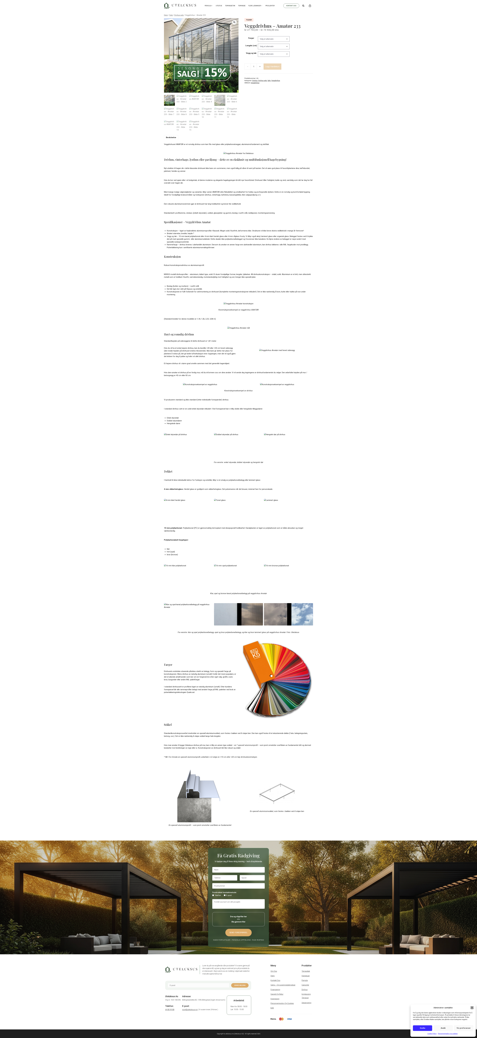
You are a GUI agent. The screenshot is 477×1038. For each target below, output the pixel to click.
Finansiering (275, 990)
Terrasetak (306, 971)
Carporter (305, 985)
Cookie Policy (432, 1034)
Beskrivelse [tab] (171, 137)
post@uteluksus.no (190, 1010)
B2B (272, 1008)
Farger (251, 38)
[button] (472, 1007)
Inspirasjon (275, 999)
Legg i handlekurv (272, 66)
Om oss (274, 971)
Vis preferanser (464, 1028)
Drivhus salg (179, 15)
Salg (171, 15)
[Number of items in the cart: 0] (310, 6)
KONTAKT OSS (291, 6)
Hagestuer (306, 976)
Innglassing (306, 994)
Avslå (443, 1028)
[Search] (303, 5)
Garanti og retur (277, 994)
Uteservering (306, 1003)
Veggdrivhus (275, 80)
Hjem (166, 15)
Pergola (208, 6)
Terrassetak (230, 6)
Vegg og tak (251, 53)
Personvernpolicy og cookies (448, 1034)
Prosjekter (270, 6)
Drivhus (255, 80)
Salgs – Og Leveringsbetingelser (283, 985)
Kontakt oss (275, 980)
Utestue (219, 6)
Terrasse (241, 6)
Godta (422, 1028)
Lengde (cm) (251, 45)
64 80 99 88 (169, 1009)
